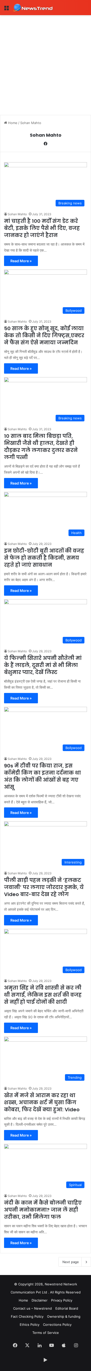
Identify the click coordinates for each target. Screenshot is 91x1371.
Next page (70, 1262)
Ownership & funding (63, 1316)
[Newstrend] (33, 8)
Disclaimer (40, 1300)
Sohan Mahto (45, 135)
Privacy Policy (61, 1300)
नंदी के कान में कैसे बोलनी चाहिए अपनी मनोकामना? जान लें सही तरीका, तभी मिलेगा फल (43, 1209)
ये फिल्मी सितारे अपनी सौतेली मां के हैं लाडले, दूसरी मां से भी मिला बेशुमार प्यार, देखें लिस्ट (43, 665)
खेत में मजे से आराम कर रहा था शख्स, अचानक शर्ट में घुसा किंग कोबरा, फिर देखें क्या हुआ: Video (42, 1102)
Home (12, 123)
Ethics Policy (29, 1324)
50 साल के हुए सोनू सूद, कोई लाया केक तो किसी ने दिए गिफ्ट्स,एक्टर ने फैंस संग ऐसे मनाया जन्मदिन (44, 335)
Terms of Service (45, 1333)
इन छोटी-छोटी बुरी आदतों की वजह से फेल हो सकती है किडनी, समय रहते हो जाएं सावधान (44, 557)
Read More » (21, 261)
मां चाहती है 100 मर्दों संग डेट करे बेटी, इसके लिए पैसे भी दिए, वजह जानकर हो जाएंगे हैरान (42, 228)
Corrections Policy (57, 1324)
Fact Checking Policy (27, 1316)
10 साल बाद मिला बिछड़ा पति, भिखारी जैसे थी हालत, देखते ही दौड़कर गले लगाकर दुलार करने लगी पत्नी (41, 446)
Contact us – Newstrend (32, 1308)
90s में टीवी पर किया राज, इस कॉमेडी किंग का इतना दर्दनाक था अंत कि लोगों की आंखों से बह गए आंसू (42, 776)
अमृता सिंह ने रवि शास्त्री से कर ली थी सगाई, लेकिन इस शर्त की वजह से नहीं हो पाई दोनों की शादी (43, 994)
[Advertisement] (45, 63)
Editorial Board (66, 1308)
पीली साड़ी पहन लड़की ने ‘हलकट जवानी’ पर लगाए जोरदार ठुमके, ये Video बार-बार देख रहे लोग (44, 887)
